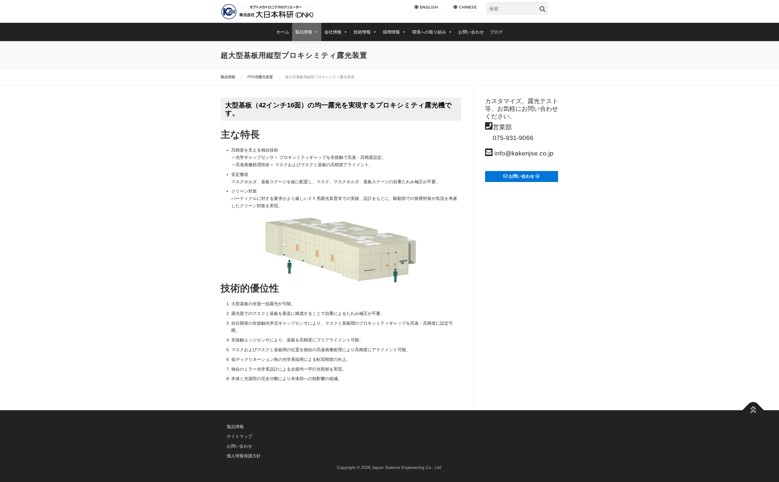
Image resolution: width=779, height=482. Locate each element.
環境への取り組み (429, 32)
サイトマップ (239, 436)
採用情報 (391, 32)
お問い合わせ (471, 32)
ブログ (496, 32)
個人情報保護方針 (244, 455)
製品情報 (303, 32)
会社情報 (332, 32)
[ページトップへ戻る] (753, 410)
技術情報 (362, 32)
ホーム (282, 32)
